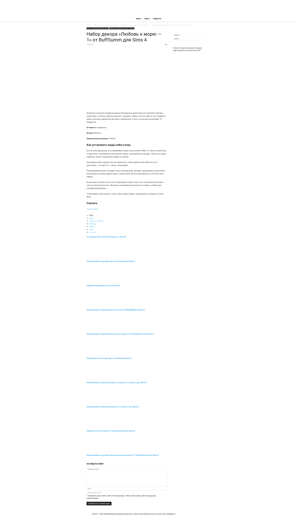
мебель (92, 226)
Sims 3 (147, 19)
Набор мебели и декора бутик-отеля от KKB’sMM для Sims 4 (116, 310)
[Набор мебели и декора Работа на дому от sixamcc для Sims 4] (99, 378)
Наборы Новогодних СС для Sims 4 (103, 285)
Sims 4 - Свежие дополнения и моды (106, 25)
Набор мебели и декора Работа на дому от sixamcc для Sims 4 (117, 382)
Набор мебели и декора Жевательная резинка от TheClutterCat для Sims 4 (123, 455)
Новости (157, 19)
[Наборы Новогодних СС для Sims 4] (99, 281)
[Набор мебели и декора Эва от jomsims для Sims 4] (99, 257)
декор (91, 218)
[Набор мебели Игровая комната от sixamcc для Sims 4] (99, 402)
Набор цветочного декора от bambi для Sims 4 (109, 358)
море (91, 229)
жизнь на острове (96, 221)
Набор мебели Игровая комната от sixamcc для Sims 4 (113, 407)
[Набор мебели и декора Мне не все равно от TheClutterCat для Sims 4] (99, 330)
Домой (89, 25)
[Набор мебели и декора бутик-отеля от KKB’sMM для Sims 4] (99, 305)
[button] (207, 19)
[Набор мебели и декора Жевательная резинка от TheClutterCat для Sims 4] (99, 451)
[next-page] (87, 460)
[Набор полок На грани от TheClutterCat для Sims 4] (99, 427)
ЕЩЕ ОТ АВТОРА (119, 237)
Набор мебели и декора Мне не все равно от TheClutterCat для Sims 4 (120, 334)
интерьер (92, 224)
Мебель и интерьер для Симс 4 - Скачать (135, 25)
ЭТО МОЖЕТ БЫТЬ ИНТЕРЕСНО (100, 237)
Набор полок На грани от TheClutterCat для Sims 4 (111, 431)
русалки (92, 232)
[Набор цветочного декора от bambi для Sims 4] (99, 354)
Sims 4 (138, 19)
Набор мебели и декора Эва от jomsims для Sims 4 (111, 261)
